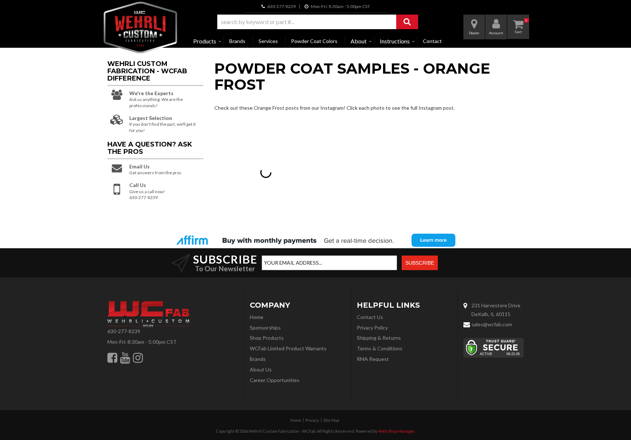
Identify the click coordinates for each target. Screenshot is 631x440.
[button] (317, 22)
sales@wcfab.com (491, 324)
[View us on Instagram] (138, 357)
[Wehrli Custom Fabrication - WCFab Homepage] (140, 27)
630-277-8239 (123, 331)
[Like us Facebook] (112, 357)
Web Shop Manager (396, 431)
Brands (237, 41)
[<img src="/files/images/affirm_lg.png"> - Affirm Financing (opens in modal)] (315, 240)
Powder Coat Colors (314, 41)
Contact (432, 41)
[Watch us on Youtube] (125, 357)
